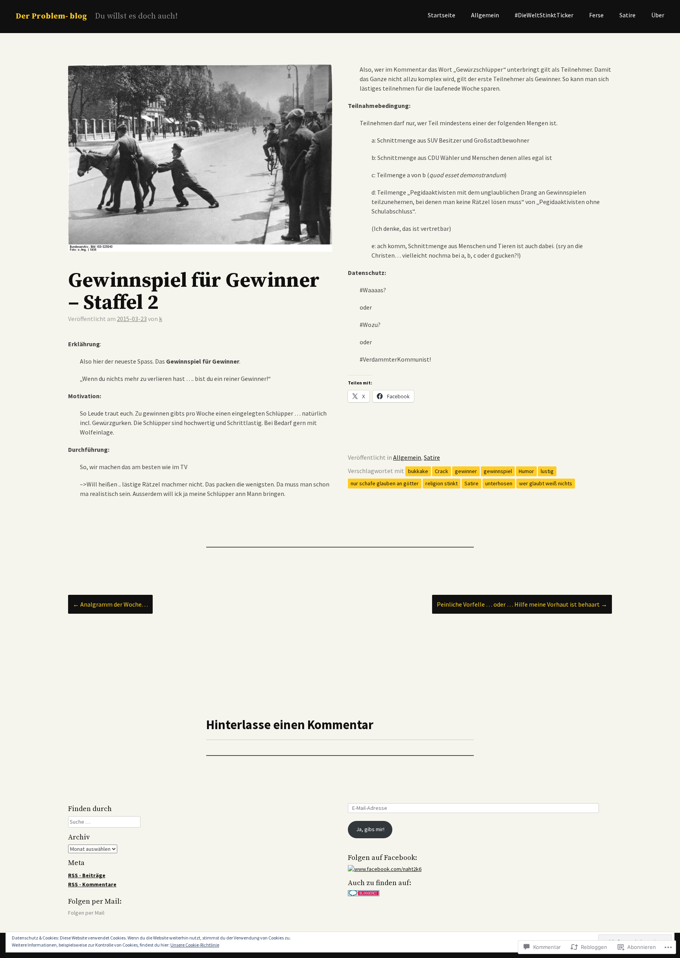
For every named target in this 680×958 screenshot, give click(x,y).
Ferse (596, 15)
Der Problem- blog (51, 16)
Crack (441, 471)
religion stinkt (441, 483)
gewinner (466, 471)
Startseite (441, 15)
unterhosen (498, 483)
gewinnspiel (498, 471)
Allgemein (485, 15)
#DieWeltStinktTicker (544, 15)
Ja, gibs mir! (370, 829)
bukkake (418, 471)
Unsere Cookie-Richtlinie (194, 945)
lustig (547, 471)
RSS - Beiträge (86, 875)
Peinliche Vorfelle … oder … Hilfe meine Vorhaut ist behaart (522, 604)
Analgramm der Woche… (110, 604)
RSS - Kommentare (92, 884)
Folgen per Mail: (95, 901)
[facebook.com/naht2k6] (384, 869)
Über (657, 15)
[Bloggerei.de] (363, 894)
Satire (627, 15)
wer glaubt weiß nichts (545, 483)
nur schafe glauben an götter (385, 483)
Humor (526, 471)
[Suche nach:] (104, 821)
